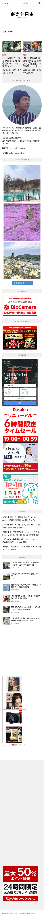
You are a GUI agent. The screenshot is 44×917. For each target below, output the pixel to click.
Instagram (21, 148)
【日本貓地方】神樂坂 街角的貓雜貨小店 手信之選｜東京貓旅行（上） (32, 62)
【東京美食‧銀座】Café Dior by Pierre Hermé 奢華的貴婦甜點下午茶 (25, 619)
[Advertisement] (22, 650)
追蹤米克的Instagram (23, 283)
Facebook (12, 148)
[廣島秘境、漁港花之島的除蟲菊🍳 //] (22, 260)
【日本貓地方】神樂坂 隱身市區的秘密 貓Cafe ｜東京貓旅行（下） (11, 62)
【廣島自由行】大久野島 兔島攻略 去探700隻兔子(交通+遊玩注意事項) (25, 563)
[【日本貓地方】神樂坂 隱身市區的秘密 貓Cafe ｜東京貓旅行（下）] (11, 46)
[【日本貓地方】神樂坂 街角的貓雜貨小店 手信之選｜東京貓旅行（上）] (32, 46)
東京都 (4, 55)
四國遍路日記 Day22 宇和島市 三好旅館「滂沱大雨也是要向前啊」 (25, 608)
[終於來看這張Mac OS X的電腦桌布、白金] (22, 183)
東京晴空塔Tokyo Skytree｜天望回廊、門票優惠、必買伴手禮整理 (26, 586)
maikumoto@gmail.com (17, 153)
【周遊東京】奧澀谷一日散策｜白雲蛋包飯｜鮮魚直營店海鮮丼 (25, 597)
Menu (6, 3)
